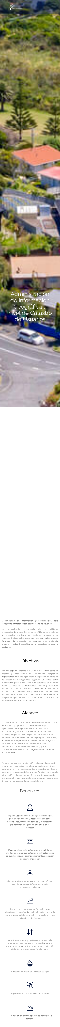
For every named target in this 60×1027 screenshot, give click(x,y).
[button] (54, 7)
